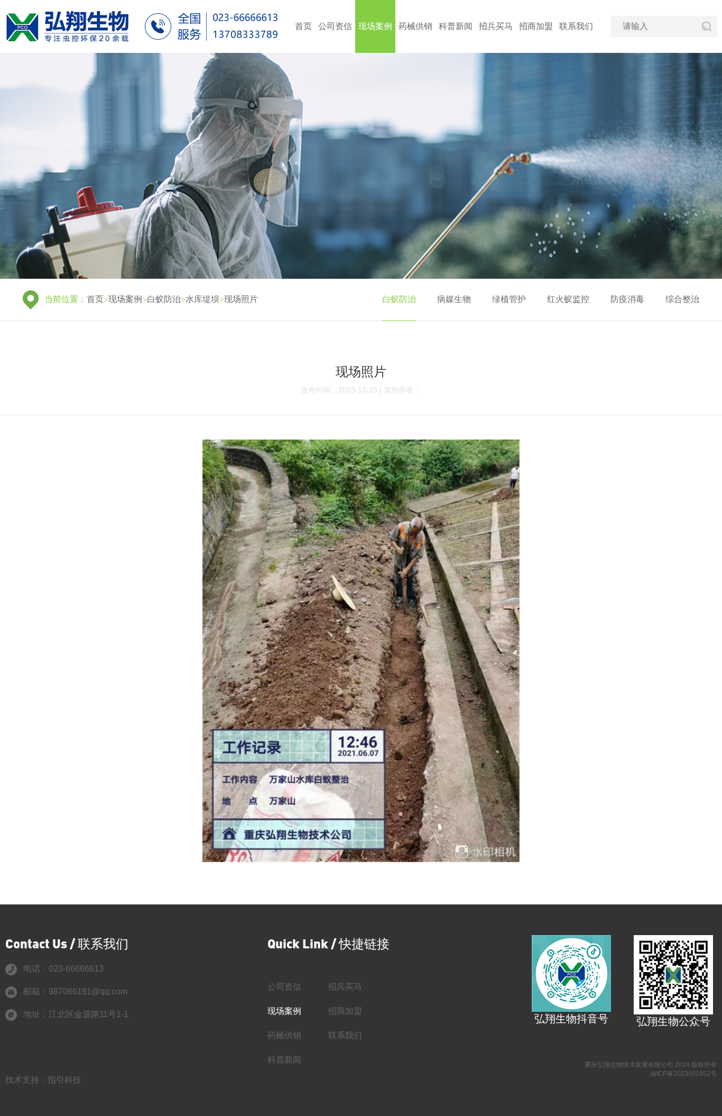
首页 (303, 26)
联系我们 (576, 26)
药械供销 (415, 26)
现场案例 (375, 26)
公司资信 (335, 26)
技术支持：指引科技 (43, 1079)
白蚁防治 (164, 299)
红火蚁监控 (568, 299)
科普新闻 (456, 26)
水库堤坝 (202, 299)
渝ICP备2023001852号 (683, 1073)
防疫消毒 (627, 299)
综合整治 (682, 299)
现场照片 (241, 299)
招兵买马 (496, 26)
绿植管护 (509, 299)
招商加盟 (536, 26)
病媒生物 (454, 299)
